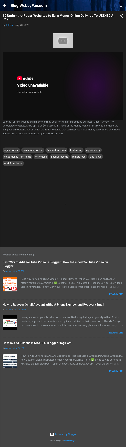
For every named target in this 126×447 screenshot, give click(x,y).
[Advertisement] (63, 404)
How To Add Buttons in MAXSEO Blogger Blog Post (37, 343)
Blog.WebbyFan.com (28, 5)
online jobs (41, 156)
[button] (121, 16)
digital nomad (11, 150)
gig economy (93, 150)
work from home (13, 163)
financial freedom (56, 150)
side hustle (95, 156)
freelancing (76, 150)
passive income (59, 156)
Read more (116, 294)
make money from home (17, 156)
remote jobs (78, 156)
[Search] (121, 7)
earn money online (33, 150)
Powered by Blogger (65, 434)
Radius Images (70, 441)
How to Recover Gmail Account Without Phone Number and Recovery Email (53, 304)
